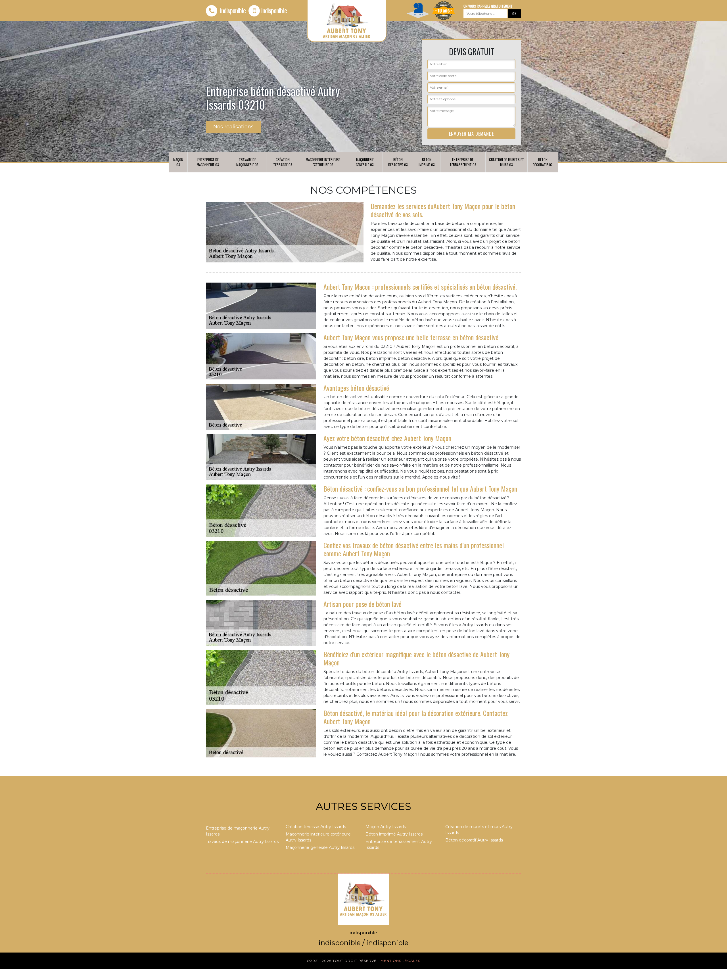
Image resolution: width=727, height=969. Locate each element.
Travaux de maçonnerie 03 (247, 162)
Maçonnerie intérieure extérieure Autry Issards (318, 837)
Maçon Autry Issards (385, 826)
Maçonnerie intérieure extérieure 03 (323, 162)
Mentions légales (400, 960)
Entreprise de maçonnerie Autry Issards (238, 831)
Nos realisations (233, 127)
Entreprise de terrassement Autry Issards (398, 844)
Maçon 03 (178, 162)
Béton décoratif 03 (543, 162)
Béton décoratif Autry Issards (474, 840)
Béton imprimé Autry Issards (394, 834)
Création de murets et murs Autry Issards (479, 829)
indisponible (232, 10)
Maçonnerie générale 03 (365, 162)
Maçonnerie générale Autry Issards (320, 847)
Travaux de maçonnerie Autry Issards (242, 841)
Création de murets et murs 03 (506, 162)
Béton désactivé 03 (398, 162)
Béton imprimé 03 (427, 162)
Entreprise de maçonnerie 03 (208, 162)
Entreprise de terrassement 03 (463, 162)
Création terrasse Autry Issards (316, 826)
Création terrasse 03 (282, 162)
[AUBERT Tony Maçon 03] (363, 899)
